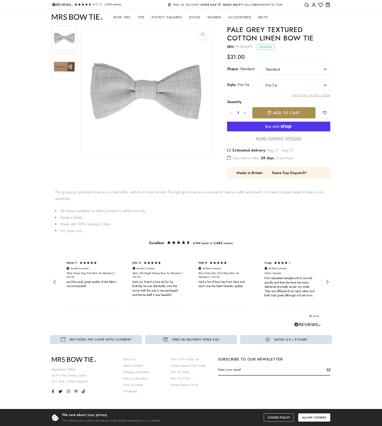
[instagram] (68, 391)
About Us (129, 359)
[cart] (327, 5)
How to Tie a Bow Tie (185, 359)
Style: (238, 84)
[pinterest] (75, 391)
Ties (141, 17)
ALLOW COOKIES (314, 417)
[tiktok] (83, 391)
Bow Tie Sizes (180, 372)
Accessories (239, 17)
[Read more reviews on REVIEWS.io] (307, 325)
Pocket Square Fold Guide (188, 365)
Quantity (234, 101)
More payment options (279, 138)
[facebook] (53, 391)
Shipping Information (136, 372)
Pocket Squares (167, 17)
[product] (202, 34)
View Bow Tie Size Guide (311, 95)
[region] (191, 282)
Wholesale (130, 391)
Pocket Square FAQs (185, 384)
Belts (263, 17)
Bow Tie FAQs (180, 378)
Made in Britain (133, 365)
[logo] (77, 17)
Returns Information (135, 378)
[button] (55, 282)
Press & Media (133, 384)
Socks (194, 17)
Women (214, 17)
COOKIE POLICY (278, 417)
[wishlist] (320, 5)
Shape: (240, 68)
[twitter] (60, 391)
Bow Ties (122, 17)
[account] (313, 5)
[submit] (326, 370)
